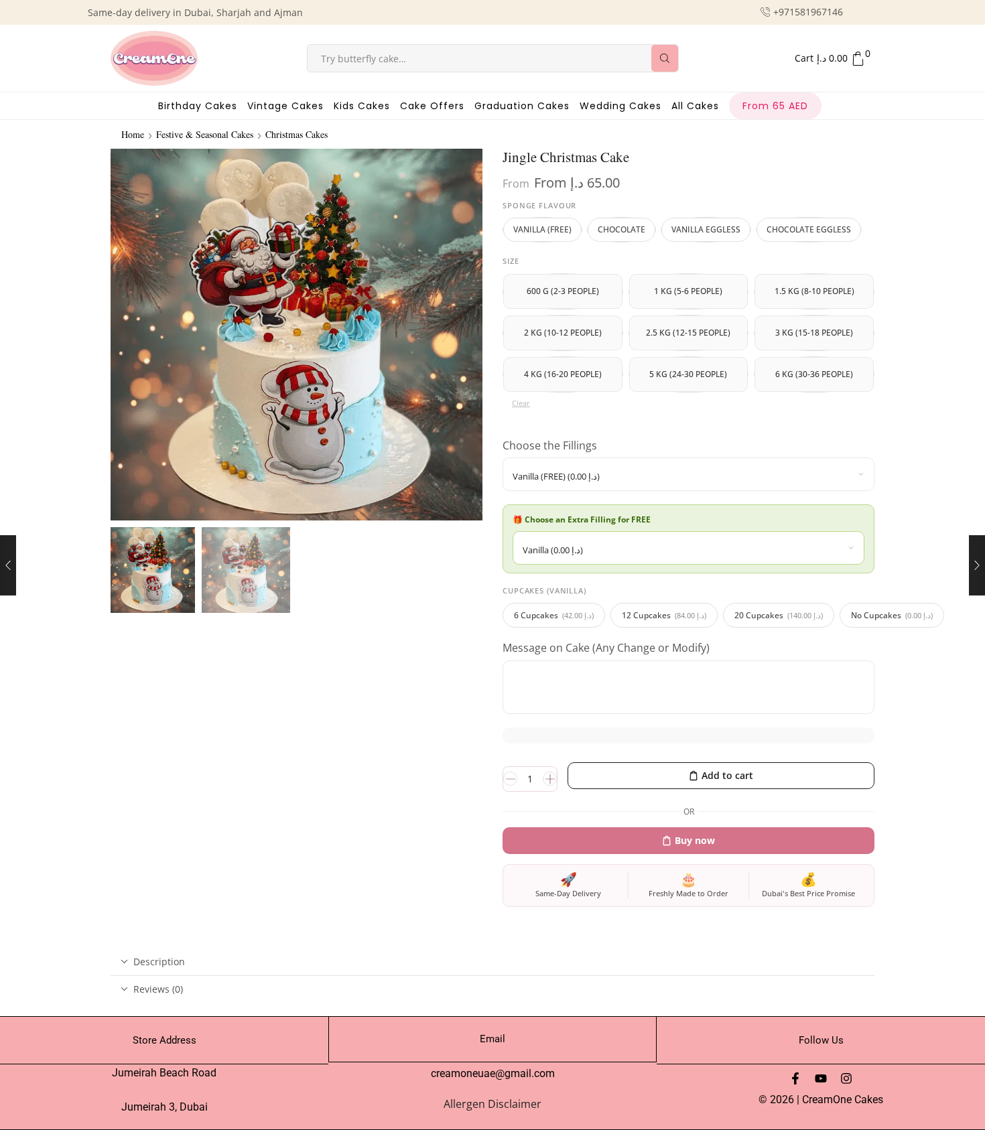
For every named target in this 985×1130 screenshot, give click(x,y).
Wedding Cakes (620, 106)
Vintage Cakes (285, 106)
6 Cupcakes (554, 615)
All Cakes (695, 106)
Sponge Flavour (539, 205)
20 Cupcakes (778, 615)
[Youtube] (821, 1078)
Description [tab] (159, 961)
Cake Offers (432, 106)
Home (132, 134)
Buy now (695, 840)
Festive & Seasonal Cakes (204, 134)
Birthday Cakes (197, 106)
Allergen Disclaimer (492, 1104)
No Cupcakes (892, 615)
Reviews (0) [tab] (158, 989)
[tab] (492, 961)
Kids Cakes (362, 106)
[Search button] (664, 58)
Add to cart (727, 775)
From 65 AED (775, 106)
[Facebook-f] (795, 1078)
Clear (521, 403)
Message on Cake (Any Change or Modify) (607, 647)
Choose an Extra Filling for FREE (589, 519)
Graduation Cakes (522, 106)
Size (511, 261)
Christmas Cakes (296, 134)
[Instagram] (846, 1078)
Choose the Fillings (551, 445)
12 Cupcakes (664, 615)
